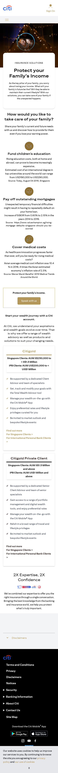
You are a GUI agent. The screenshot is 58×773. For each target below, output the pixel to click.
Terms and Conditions (20, 664)
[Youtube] (29, 741)
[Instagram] (23, 741)
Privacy (10, 671)
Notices (11, 683)
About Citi (12, 703)
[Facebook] (35, 741)
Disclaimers (13, 677)
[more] (7, 19)
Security (11, 690)
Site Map (11, 717)
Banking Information (19, 696)
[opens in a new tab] (7, 8)
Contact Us (13, 710)
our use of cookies (25, 761)
